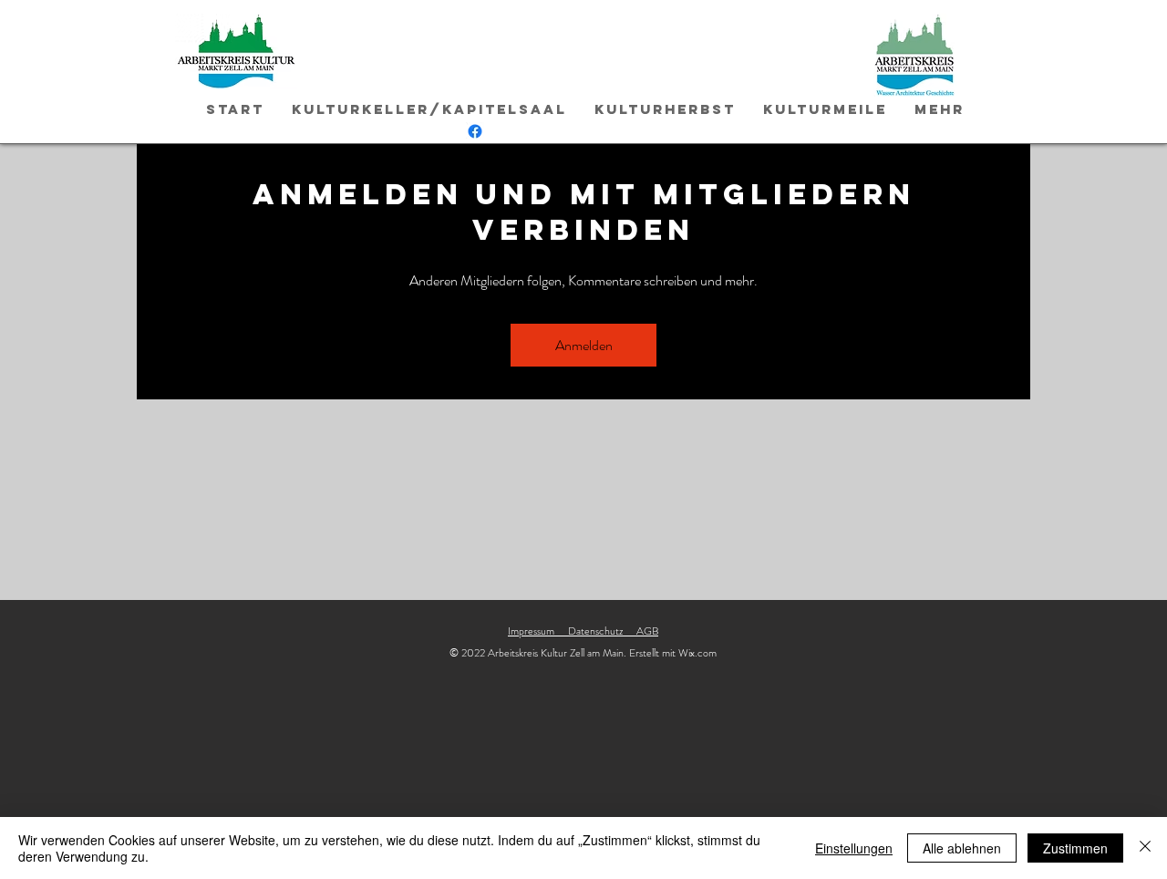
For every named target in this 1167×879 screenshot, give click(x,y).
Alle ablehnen (962, 848)
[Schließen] (1145, 848)
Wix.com (697, 653)
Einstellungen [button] (854, 848)
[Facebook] (475, 131)
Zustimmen (1075, 848)
